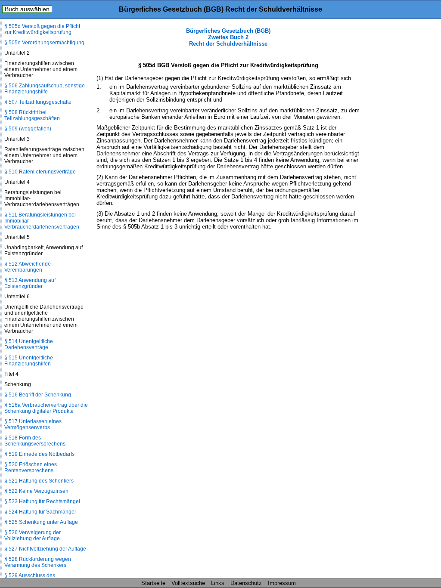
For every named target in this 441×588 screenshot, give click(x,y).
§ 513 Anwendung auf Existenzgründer (30, 283)
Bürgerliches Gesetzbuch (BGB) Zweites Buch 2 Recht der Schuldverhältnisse (228, 37)
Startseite (153, 583)
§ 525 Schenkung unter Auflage (41, 522)
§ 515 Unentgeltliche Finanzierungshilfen (28, 361)
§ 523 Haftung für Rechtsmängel (42, 501)
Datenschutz (246, 583)
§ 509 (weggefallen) (27, 129)
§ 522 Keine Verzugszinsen (36, 491)
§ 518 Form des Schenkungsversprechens (34, 441)
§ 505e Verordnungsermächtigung (44, 43)
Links (217, 583)
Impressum (282, 583)
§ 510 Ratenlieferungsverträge (40, 172)
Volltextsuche (188, 583)
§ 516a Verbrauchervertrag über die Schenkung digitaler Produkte (46, 408)
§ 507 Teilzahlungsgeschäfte (37, 102)
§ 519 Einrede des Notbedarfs (39, 454)
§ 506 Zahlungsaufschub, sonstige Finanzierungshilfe (44, 89)
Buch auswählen (27, 9)
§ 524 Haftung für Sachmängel (40, 512)
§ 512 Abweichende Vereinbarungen (27, 267)
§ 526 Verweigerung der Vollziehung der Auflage (32, 535)
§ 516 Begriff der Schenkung (37, 395)
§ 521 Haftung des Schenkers (39, 481)
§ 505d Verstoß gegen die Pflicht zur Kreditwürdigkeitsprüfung (42, 29)
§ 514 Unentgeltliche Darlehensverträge (28, 344)
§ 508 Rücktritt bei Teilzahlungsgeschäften (32, 115)
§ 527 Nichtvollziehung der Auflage (45, 549)
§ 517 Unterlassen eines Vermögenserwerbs (33, 424)
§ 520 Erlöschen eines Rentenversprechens (30, 467)
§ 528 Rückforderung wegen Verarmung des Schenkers (37, 562)
